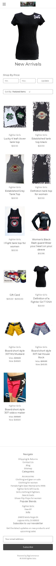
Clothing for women (28, 482)
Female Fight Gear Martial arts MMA (28, 486)
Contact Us (28, 462)
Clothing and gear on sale (28, 479)
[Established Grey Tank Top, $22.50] (15, 169)
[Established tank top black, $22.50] (41, 116)
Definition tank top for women (41, 192)
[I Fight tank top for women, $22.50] (15, 221)
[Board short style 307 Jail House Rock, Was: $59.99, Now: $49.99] (41, 328)
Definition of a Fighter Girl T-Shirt (41, 300)
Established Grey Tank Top (14, 192)
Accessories (28, 476)
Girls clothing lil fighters (28, 492)
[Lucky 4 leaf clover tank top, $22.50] (15, 116)
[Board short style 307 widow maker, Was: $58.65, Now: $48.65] (15, 387)
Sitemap (28, 468)
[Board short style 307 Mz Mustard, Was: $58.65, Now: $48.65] (15, 328)
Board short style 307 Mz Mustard (15, 352)
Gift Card (15, 294)
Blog (28, 465)
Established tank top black (41, 140)
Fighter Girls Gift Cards (28, 489)
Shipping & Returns (28, 459)
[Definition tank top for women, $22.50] (41, 169)
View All (28, 509)
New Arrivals (28, 495)
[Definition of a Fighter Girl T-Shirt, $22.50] (41, 276)
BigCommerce (33, 556)
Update (45, 81)
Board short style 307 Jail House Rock (41, 354)
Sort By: (8, 92)
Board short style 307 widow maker (14, 411)
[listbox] (22, 92)
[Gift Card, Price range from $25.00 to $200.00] (15, 276)
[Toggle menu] (4, 4)
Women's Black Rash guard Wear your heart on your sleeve (41, 244)
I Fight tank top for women (15, 245)
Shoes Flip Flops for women (28, 498)
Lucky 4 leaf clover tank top (15, 140)
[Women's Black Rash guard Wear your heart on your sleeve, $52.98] (41, 221)
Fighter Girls (28, 506)
